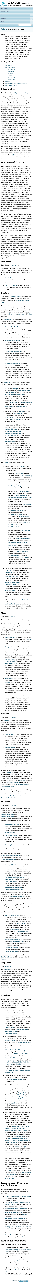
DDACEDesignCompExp (12, 582)
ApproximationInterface (12, 915)
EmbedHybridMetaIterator (13, 351)
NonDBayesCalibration (23, 538)
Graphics (10, 1170)
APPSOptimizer (9, 406)
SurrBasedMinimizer (11, 429)
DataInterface (9, 1064)
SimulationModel (10, 637)
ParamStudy (8, 572)
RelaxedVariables (10, 747)
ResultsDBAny (11, 1174)
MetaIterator (13, 314)
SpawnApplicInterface (11, 845)
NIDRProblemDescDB (20, 1054)
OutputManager (19, 1097)
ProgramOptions (10, 1040)
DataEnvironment (11, 1060)
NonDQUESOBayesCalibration (17, 542)
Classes (3, 18)
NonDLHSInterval (22, 551)
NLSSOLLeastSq (16, 419)
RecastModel (9, 696)
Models (10, 73)
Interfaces (11, 77)
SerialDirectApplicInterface (13, 887)
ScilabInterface (9, 879)
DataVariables (24, 1062)
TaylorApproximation (11, 951)
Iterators (11, 71)
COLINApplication (26, 402)
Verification (25, 600)
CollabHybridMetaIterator (13, 340)
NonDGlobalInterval (15, 555)
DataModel (16, 1062)
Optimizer (16, 388)
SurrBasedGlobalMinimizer (13, 433)
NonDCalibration (26, 530)
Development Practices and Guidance (16, 83)
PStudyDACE (9, 570)
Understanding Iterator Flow (13, 1212)
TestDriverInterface (11, 881)
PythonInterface (20, 877)
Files (2, 21)
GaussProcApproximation (13, 939)
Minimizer (21, 314)
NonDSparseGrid (13, 527)
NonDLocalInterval (22, 557)
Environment (12, 69)
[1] (13, 155)
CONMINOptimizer (24, 390)
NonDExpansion (27, 504)
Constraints (7, 790)
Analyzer (29, 314)
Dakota (4, 29)
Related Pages (5, 11)
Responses (11, 79)
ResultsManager (26, 1172)
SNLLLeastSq (9, 417)
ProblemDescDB (10, 1058)
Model (13, 616)
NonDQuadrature (13, 525)
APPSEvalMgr (14, 402)
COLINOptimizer (22, 406)
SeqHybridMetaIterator (12, 327)
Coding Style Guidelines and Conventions (17, 1196)
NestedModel (9, 678)
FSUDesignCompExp (11, 584)
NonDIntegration (24, 516)
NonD (22, 466)
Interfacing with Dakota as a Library (16, 1208)
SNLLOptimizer (11, 392)
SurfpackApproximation (20, 931)
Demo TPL (8, 1235)
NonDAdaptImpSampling (15, 486)
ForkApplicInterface (11, 835)
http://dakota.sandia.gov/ (22, 93)
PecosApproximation (16, 941)
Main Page (4, 8)
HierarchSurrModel (11, 663)
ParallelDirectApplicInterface (14, 889)
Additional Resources (11, 85)
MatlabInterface (10, 877)
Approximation (21, 923)
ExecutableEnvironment (12, 278)
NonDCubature (26, 523)
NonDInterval (12, 545)
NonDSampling (19, 473)
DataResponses (21, 1064)
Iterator (13, 296)
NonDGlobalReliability (15, 497)
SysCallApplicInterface (12, 824)
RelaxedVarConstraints (8, 798)
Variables (11, 75)
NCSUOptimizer (9, 394)
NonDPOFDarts (27, 497)
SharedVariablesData (13, 782)
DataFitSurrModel (10, 661)
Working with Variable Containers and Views (18, 1227)
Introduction (8, 65)
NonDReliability (24, 491)
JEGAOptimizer (19, 394)
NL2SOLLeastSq (18, 413)
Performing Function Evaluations (15, 1218)
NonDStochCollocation (16, 514)
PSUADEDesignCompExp (12, 576)
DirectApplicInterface (11, 865)
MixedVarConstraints (16, 796)
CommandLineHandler (24, 1042)
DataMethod (8, 1062)
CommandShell (9, 832)
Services (7, 81)
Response (8, 966)
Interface (29, 639)
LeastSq (21, 411)
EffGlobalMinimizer (11, 435)
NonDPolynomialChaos (16, 510)
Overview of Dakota (10, 67)
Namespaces (4, 15)
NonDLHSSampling (26, 475)
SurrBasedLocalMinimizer (15, 431)
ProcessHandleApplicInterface (10, 855)
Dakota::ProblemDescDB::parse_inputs (17, 1050)
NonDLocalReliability (21, 495)
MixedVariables (9, 734)
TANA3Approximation (11, 947)
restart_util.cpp (13, 1103)
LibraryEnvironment (11, 285)
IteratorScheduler (22, 1029)
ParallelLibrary (9, 1027)
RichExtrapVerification (12, 604)
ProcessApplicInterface (8, 859)
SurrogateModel (10, 441)
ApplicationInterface (7, 814)
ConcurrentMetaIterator (12, 363)
